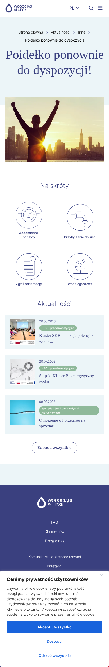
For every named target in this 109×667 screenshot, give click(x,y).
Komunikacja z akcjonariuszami (54, 557)
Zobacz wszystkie (54, 447)
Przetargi (54, 566)
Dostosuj (54, 641)
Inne (81, 32)
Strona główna (31, 32)
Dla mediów (54, 531)
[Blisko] (103, 575)
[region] (54, 619)
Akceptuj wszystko (54, 627)
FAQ (54, 522)
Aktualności (60, 32)
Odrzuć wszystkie (55, 655)
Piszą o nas (54, 541)
